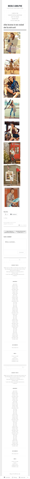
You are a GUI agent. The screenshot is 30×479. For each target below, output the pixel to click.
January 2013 (15, 336)
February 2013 (15, 335)
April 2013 (15, 332)
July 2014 (15, 315)
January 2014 (15, 322)
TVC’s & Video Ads (15, 20)
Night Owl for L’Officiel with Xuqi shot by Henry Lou (15, 267)
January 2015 (15, 310)
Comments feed (15, 465)
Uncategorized (10, 223)
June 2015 (15, 303)
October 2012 (15, 445)
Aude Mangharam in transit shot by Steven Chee (15, 269)
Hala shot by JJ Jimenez (15, 270)
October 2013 (15, 324)
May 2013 (15, 331)
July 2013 (15, 328)
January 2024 (15, 288)
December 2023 (15, 289)
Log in (15, 357)
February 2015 (15, 415)
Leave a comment (23, 225)
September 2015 (15, 301)
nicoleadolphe (7, 222)
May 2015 (15, 305)
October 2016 (15, 293)
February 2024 (15, 286)
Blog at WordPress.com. (15, 473)
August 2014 (15, 314)
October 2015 (15, 299)
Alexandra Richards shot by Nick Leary (20, 232)
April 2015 (15, 306)
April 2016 (15, 294)
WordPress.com (15, 361)
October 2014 (15, 311)
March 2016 (15, 295)
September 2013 (15, 432)
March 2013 (15, 333)
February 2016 (15, 297)
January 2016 (15, 298)
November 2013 (15, 323)
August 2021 (15, 398)
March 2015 (15, 307)
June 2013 (15, 329)
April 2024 (15, 284)
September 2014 (15, 312)
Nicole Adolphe (15, 5)
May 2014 (15, 318)
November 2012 (15, 337)
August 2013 (15, 327)
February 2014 (15, 320)
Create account (15, 356)
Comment (21, 252)
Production (15, 18)
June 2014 (15, 316)
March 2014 (15, 319)
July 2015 (15, 302)
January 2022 (15, 290)
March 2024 (15, 285)
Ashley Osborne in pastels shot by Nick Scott (9, 232)
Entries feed (15, 358)
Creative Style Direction (15, 15)
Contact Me (15, 13)
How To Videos (15, 16)
